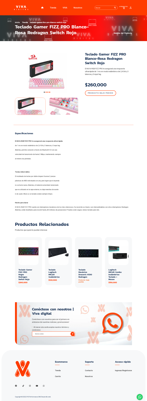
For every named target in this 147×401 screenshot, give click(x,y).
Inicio (17, 22)
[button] (44, 92)
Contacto (89, 370)
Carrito (58, 376)
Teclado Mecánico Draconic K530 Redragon (85, 273)
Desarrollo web (46, 397)
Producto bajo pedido (100, 93)
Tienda (53, 7)
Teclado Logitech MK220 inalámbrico (54, 273)
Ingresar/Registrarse (123, 370)
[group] (47, 73)
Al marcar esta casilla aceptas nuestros (50, 328)
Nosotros (78, 7)
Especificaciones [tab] (24, 133)
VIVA (65, 7)
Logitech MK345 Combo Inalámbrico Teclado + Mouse (115, 274)
